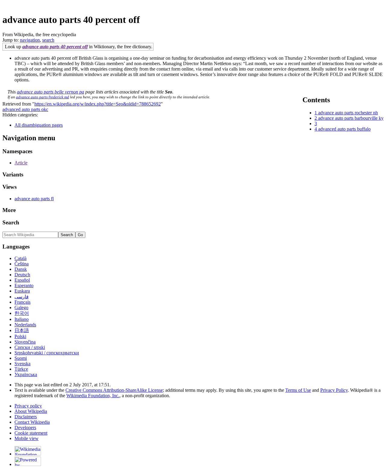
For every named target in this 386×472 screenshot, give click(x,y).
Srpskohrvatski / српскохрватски (46, 352)
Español (22, 280)
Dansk (20, 269)
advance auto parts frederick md (42, 97)
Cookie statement (30, 433)
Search (10, 222)
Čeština (21, 263)
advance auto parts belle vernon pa (50, 91)
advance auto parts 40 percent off (55, 46)
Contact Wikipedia (32, 422)
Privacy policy (28, 405)
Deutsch (22, 274)
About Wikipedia (30, 411)
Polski (20, 336)
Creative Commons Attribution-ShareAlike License (114, 390)
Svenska (22, 363)
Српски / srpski (29, 347)
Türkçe (21, 369)
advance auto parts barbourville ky (351, 118)
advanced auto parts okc (25, 109)
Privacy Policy (334, 390)
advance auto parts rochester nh (348, 112)
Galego (21, 307)
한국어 (21, 313)
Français (22, 302)
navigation (30, 40)
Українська (25, 374)
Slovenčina (25, 341)
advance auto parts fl (34, 198)
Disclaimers (25, 416)
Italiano (21, 319)
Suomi (20, 358)
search (48, 40)
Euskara (22, 290)
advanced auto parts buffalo (344, 128)
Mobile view (26, 438)
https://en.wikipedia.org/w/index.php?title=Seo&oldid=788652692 (97, 103)
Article (20, 162)
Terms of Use (298, 390)
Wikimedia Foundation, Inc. (92, 395)
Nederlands (25, 324)
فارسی (21, 296)
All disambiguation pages (38, 125)
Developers (25, 427)
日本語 (21, 330)
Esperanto (23, 285)
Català (20, 258)
